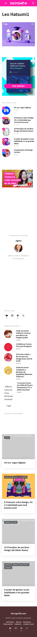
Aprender (7, 522)
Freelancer (8, 624)
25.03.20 (18, 340)
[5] (6, 152)
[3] (6, 131)
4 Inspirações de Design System (23, 151)
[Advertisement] (18, 209)
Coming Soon (28, 624)
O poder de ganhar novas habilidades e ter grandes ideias (24, 141)
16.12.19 (18, 363)
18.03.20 (18, 349)
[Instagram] (12, 316)
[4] (6, 141)
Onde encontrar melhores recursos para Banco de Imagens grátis (23, 334)
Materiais (10, 622)
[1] (6, 110)
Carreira (15, 564)
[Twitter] (23, 316)
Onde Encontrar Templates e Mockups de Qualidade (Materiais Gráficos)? (24, 372)
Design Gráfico (24, 564)
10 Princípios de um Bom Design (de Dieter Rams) (23, 129)
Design (7, 437)
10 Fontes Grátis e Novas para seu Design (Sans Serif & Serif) (24, 357)
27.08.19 (18, 379)
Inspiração (23, 477)
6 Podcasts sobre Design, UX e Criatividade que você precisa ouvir (24, 120)
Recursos (27, 622)
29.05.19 (19, 392)
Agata (18, 240)
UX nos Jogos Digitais (22, 107)
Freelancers (14, 477)
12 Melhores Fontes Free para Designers (24, 345)
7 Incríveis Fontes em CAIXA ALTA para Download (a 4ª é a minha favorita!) (25, 386)
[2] (6, 120)
